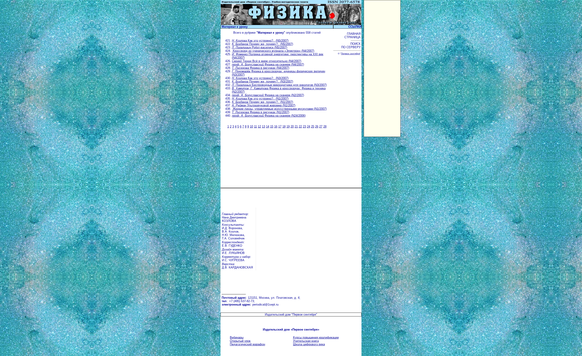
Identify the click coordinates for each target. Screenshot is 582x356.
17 (279, 126)
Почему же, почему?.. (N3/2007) (262, 81)
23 (304, 126)
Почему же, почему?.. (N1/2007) (262, 102)
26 (316, 126)
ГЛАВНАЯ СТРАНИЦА (352, 35)
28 (324, 126)
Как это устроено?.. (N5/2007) (260, 40)
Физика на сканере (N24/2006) (269, 115)
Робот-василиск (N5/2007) (259, 47)
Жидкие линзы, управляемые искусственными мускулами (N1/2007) (279, 108)
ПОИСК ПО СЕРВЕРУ (351, 45)
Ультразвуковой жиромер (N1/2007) (263, 105)
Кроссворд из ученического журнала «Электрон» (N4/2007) (273, 51)
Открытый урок (240, 341)
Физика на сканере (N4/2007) (268, 64)
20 (292, 126)
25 (312, 126)
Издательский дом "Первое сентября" (291, 314)
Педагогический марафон (247, 344)
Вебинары (236, 337)
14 (267, 126)
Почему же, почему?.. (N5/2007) (262, 44)
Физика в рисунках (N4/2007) (260, 68)
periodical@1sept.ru (265, 304)
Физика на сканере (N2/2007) (268, 95)
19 (288, 126)
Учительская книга (306, 341)
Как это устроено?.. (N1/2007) (260, 98)
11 (255, 126)
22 (300, 126)
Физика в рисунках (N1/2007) (260, 112)
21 (296, 126)
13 (263, 126)
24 (308, 126)
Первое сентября (350, 53)
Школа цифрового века (309, 344)
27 (320, 126)
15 (271, 126)
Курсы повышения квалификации (316, 337)
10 (251, 126)
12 (259, 126)
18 (284, 126)
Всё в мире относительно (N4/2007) (266, 61)
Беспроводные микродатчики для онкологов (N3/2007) (279, 85)
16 (275, 126)
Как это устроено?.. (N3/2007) (260, 78)
